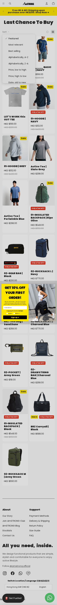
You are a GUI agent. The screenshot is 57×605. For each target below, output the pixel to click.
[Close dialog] (54, 285)
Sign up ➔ (15, 317)
